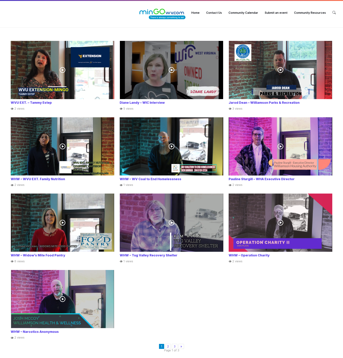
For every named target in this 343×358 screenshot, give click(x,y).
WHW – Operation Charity (249, 255)
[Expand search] (334, 12)
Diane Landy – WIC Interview (142, 102)
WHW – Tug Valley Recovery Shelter (148, 255)
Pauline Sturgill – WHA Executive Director (262, 179)
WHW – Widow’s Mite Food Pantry (38, 255)
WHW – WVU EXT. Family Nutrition (38, 179)
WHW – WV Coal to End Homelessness (150, 179)
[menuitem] (195, 12)
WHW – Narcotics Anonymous (35, 332)
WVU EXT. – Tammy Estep (31, 102)
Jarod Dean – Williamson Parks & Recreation (264, 102)
